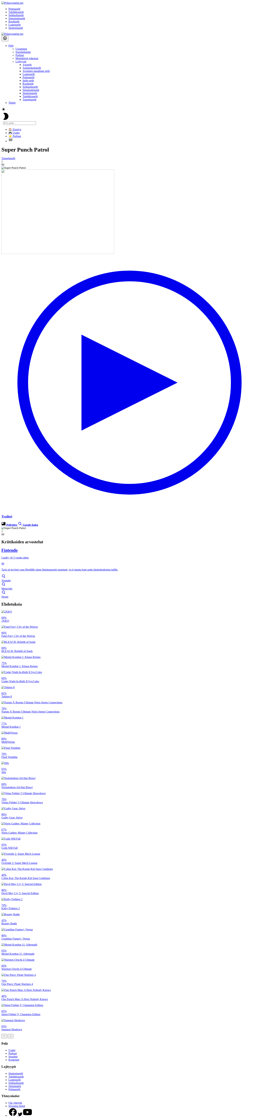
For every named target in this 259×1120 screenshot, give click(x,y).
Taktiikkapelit (16, 12)
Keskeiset (13, 1059)
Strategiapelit (15, 27)
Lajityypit (21, 61)
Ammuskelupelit (32, 67)
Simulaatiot (14, 1086)
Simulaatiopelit (16, 18)
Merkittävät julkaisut (27, 58)
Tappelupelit (29, 99)
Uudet (11, 1050)
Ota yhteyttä (15, 1102)
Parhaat (20, 55)
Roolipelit (13, 21)
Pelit (10, 45)
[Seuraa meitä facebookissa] (13, 1115)
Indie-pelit (28, 80)
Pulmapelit (14, 8)
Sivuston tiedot (16, 1106)
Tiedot (12, 102)
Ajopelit (27, 64)
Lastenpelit (14, 24)
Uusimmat (21, 48)
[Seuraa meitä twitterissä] (20, 1115)
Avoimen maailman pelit (36, 71)
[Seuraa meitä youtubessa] (27, 1115)
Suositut (12, 1056)
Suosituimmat (23, 52)
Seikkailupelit (16, 15)
